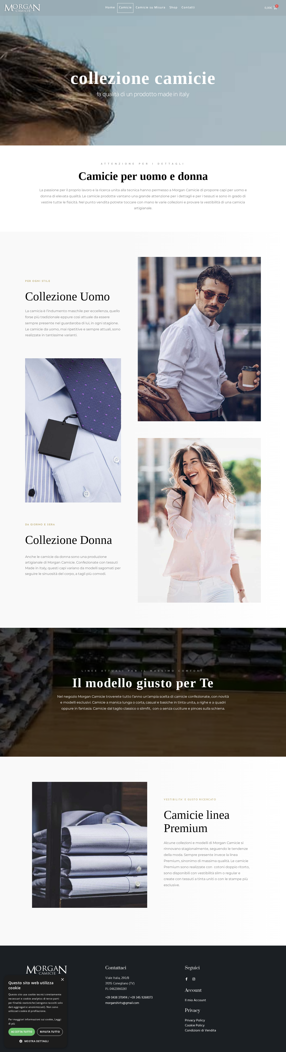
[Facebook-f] (186, 979)
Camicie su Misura (150, 8)
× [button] (62, 979)
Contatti (188, 8)
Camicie (125, 8)
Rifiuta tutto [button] (50, 1032)
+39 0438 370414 (116, 997)
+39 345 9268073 (141, 997)
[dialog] (35, 1011)
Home (110, 8)
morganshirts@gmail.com (122, 1003)
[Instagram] (193, 979)
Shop (173, 8)
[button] (35, 1041)
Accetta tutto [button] (21, 1032)
